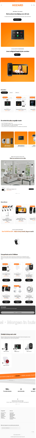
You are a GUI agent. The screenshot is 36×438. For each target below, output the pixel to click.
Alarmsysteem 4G (7, 109)
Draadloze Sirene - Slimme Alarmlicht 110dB (17, 296)
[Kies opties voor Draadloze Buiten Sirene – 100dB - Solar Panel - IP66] (3, 363)
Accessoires (3, 414)
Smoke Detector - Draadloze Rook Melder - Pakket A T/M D (29, 297)
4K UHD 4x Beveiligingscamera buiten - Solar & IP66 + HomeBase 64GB (7, 220)
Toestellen (2, 415)
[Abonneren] (19, 428)
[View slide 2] (17, 193)
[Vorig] (1, 1)
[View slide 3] (18, 193)
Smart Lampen (3, 416)
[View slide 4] (19, 193)
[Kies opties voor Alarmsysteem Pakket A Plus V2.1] (16, 348)
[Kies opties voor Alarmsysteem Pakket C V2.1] (14, 348)
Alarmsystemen (3, 412)
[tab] (4, 93)
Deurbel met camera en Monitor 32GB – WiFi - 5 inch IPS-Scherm (21, 219)
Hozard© (7, 108)
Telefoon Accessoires (3, 418)
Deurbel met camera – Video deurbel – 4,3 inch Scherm (6, 296)
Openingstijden (12, 415)
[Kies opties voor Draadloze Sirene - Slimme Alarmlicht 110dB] (5, 363)
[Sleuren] (18, 242)
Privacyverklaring (12, 418)
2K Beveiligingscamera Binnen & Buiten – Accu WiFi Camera (29, 275)
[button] (23, 173)
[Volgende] (34, 1)
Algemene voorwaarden (12, 417)
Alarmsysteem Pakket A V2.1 (21, 109)
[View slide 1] (16, 193)
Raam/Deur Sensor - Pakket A (17, 274)
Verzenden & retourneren (12, 413)
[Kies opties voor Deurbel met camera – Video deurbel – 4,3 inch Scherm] (3, 349)
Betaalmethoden (12, 414)
